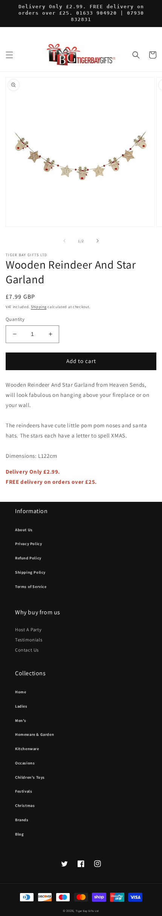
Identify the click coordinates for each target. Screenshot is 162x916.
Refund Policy (28, 558)
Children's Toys (30, 777)
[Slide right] (97, 240)
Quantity (15, 319)
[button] (9, 55)
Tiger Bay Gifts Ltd (87, 911)
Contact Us (27, 650)
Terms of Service (31, 586)
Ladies (21, 706)
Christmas (25, 805)
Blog (19, 834)
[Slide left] (64, 240)
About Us (24, 529)
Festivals (23, 791)
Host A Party (28, 629)
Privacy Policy (28, 543)
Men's (20, 720)
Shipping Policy (30, 572)
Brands (22, 819)
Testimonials (28, 639)
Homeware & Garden (34, 734)
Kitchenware (27, 748)
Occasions (25, 763)
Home (20, 691)
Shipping (39, 306)
